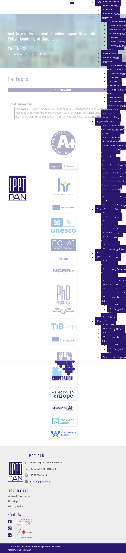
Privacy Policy (15, 506)
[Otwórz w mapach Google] (24, 528)
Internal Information (19, 496)
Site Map (13, 501)
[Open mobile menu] (73, 2)
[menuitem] (110, 16)
